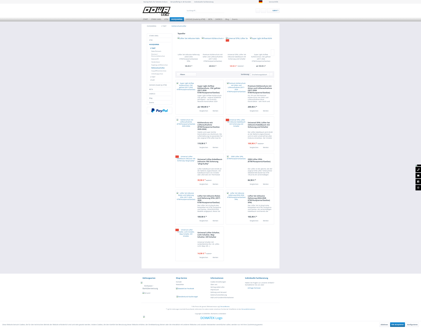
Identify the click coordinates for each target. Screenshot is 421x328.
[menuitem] (205, 10)
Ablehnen (384, 325)
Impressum (214, 290)
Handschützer (155, 62)
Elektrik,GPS (155, 59)
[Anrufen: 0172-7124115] (418, 170)
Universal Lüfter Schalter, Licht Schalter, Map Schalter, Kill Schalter (208, 234)
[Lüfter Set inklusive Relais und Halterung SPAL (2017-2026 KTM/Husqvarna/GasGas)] (186, 207)
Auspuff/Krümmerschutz (158, 71)
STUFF (152, 80)
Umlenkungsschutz (157, 74)
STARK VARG (153, 36)
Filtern (182, 74)
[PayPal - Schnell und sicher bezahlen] (159, 110)
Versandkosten (224, 306)
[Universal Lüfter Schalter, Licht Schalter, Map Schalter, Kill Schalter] (186, 244)
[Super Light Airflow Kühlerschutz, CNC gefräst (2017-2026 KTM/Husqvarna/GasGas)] (261, 44)
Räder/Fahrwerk (156, 51)
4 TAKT (152, 77)
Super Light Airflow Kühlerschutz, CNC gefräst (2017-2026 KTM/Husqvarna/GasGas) (261, 57)
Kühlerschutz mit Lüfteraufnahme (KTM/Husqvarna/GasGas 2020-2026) (208, 125)
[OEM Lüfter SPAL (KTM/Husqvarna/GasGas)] (236, 170)
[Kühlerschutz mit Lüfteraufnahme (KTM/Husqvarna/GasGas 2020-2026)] (186, 134)
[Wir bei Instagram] (418, 188)
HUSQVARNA (154, 44)
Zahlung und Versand (218, 292)
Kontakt (179, 282)
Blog (150, 98)
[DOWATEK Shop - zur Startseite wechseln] (157, 11)
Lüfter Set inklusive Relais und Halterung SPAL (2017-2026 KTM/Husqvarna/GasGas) (208, 199)
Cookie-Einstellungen (218, 282)
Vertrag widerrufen (217, 287)
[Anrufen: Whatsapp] (418, 165)
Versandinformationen (248, 309)
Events (151, 102)
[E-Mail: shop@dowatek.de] (418, 176)
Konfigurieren (412, 325)
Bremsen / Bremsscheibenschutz (158, 55)
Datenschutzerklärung (218, 295)
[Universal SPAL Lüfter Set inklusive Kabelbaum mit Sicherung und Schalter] (237, 44)
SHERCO (152, 94)
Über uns (213, 284)
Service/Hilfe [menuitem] (273, 2)
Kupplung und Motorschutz (159, 65)
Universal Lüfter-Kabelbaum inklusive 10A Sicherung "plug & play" (209, 161)
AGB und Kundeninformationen (222, 297)
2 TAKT (152, 48)
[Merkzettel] (258, 10)
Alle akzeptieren (397, 325)
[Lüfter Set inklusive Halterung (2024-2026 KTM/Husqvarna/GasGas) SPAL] (189, 44)
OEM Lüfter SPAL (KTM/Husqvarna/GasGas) (259, 160)
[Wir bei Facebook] (418, 182)
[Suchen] (222, 10)
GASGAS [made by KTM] (158, 85)
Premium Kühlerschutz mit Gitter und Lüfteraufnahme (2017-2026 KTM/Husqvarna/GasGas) (213, 57)
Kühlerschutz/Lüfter (158, 68)
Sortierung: (245, 74)
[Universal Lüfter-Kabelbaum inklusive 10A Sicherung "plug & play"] (186, 170)
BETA (151, 89)
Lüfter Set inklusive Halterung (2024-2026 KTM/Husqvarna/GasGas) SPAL (189, 57)
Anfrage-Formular (254, 288)
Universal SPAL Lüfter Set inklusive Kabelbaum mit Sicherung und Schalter (237, 56)
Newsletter (180, 284)
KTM (151, 40)
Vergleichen (203, 111)
